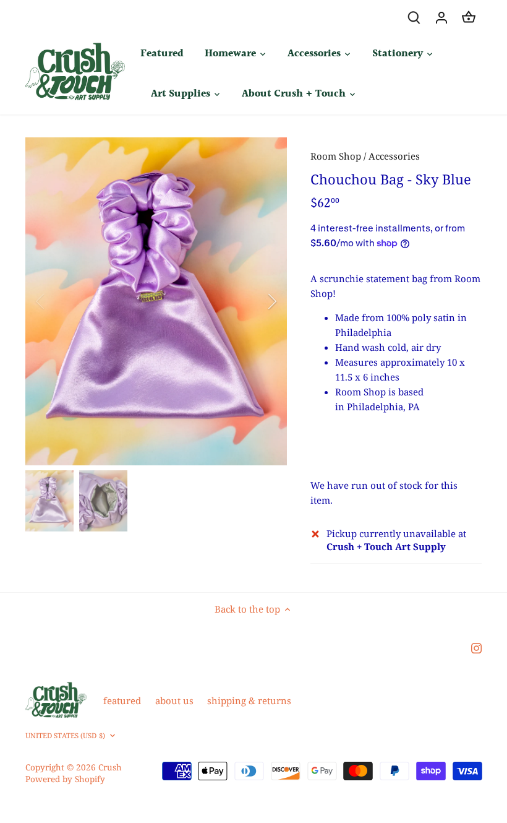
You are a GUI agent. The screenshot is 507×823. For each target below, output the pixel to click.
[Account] (441, 17)
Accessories (394, 156)
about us (174, 700)
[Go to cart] (468, 17)
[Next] (256, 301)
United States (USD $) (65, 735)
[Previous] (56, 301)
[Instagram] (476, 646)
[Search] (414, 17)
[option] (156, 301)
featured (122, 700)
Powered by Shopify (65, 779)
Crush (110, 767)
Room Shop (335, 156)
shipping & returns (249, 700)
